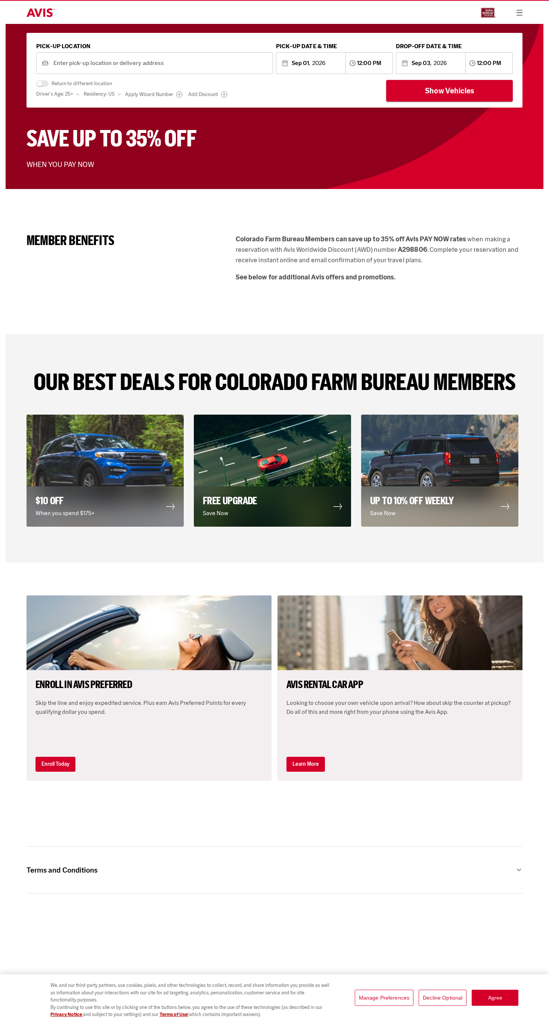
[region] (274, 998)
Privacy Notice (66, 1014)
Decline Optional (442, 998)
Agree (495, 998)
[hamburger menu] (519, 13)
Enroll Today (55, 764)
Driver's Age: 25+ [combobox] (54, 94)
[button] (107, 471)
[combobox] (160, 63)
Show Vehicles (449, 90)
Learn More (305, 764)
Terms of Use (173, 1014)
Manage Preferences (384, 998)
